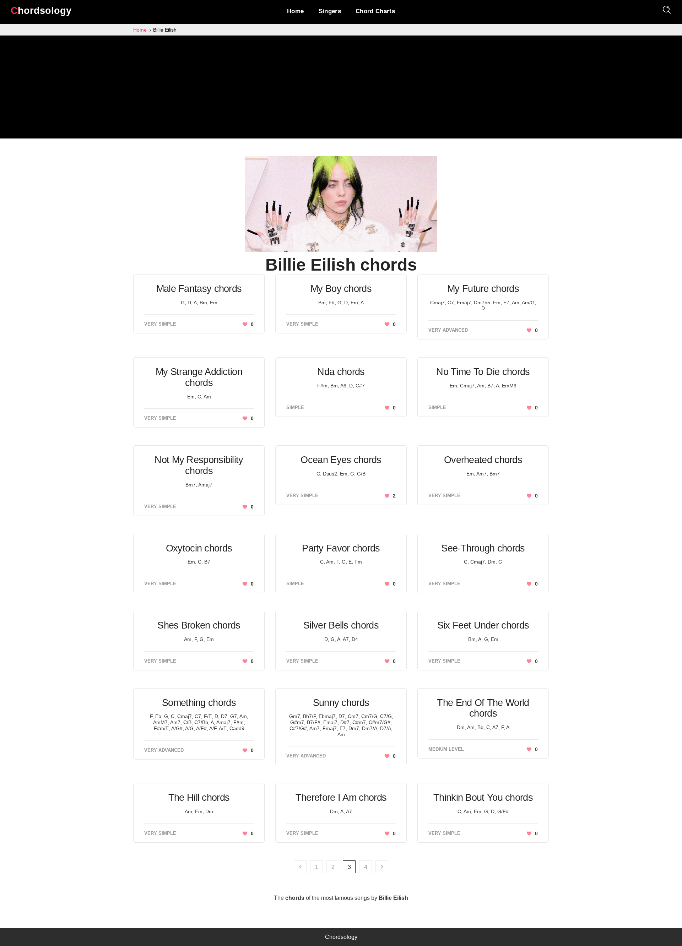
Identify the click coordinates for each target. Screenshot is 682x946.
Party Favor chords (341, 548)
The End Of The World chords (483, 708)
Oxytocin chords (199, 548)
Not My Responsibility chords (199, 465)
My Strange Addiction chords (199, 377)
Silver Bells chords (341, 625)
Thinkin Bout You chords (483, 797)
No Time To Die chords (483, 371)
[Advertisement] (341, 88)
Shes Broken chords (198, 625)
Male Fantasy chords (199, 288)
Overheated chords (483, 460)
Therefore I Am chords (341, 797)
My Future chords (483, 288)
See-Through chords (483, 548)
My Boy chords (341, 288)
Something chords (199, 702)
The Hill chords (199, 797)
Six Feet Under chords (483, 625)
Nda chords (340, 371)
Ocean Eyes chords (341, 460)
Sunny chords (341, 702)
